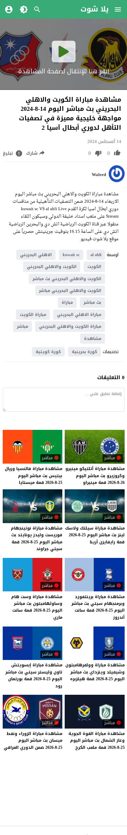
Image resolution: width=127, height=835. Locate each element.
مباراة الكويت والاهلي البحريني (70, 326)
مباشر (22, 326)
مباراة (67, 302)
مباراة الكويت (33, 314)
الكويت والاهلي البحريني (52, 266)
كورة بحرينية (84, 351)
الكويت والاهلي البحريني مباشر (70, 290)
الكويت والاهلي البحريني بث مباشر (67, 279)
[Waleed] (117, 180)
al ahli (95, 255)
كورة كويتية (48, 351)
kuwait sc (71, 255)
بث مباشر (92, 302)
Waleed (99, 174)
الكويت (94, 266)
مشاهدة (92, 338)
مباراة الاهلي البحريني (79, 314)
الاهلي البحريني (36, 255)
